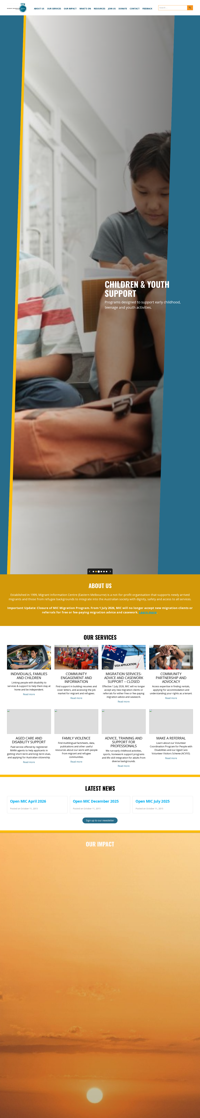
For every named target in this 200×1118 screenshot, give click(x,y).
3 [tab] (98, 571)
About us (39, 8)
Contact (135, 8)
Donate (123, 8)
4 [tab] (101, 571)
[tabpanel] (100, 294)
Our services (54, 8)
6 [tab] (106, 571)
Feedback (147, 8)
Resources (99, 8)
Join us (112, 8)
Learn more (148, 612)
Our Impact (70, 8)
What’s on (85, 8)
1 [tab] (93, 571)
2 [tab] (96, 571)
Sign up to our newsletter (100, 820)
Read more (29, 694)
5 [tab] (104, 571)
